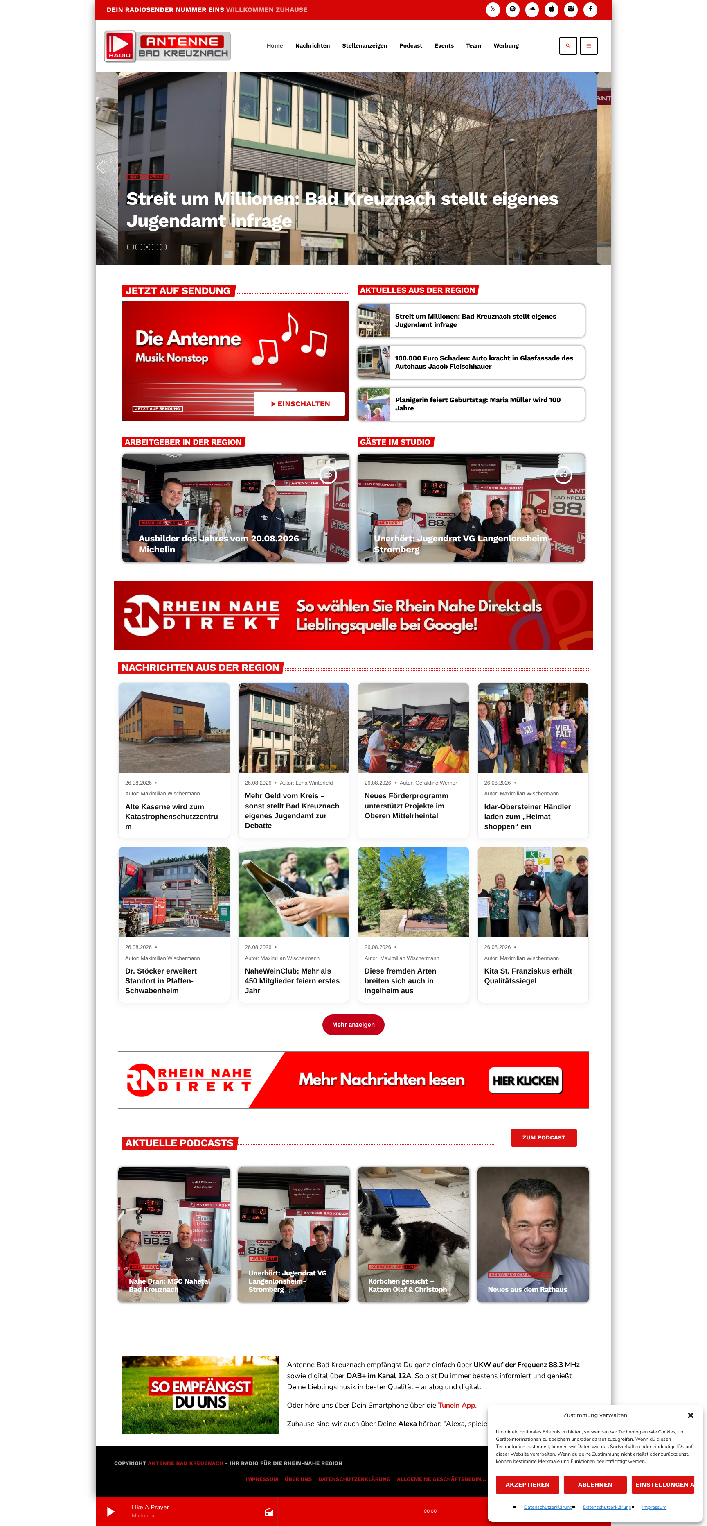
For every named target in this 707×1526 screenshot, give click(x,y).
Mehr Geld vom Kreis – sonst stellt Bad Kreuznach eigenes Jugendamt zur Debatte (292, 811)
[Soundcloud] (532, 9)
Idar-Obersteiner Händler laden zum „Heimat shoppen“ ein (527, 817)
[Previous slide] (104, 168)
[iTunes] (551, 9)
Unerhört (389, 523)
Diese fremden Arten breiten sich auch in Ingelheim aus (400, 981)
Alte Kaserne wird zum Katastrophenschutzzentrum (171, 817)
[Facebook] (590, 9)
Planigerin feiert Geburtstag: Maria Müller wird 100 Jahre (478, 404)
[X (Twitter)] (493, 9)
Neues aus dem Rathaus (519, 1275)
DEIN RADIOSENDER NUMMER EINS (207, 10)
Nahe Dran (147, 199)
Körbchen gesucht (393, 1267)
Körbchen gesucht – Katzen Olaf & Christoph (407, 1285)
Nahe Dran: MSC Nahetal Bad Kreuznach (308, 220)
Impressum (654, 1507)
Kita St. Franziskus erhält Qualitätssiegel (528, 976)
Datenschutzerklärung (548, 1507)
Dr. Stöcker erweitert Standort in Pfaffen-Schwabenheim (161, 981)
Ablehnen (595, 1484)
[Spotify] (513, 9)
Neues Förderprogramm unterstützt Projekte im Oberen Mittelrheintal (406, 806)
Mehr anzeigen (353, 1024)
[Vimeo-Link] (167, 46)
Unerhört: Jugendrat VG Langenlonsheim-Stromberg (288, 1281)
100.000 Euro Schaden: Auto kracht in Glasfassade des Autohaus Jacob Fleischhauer (484, 362)
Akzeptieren (528, 1484)
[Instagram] (571, 9)
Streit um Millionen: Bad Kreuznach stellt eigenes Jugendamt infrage (475, 320)
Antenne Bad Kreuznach (185, 1463)
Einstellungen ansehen (665, 1484)
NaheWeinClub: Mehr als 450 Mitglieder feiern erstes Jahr (292, 981)
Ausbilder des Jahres (168, 523)
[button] (691, 1415)
